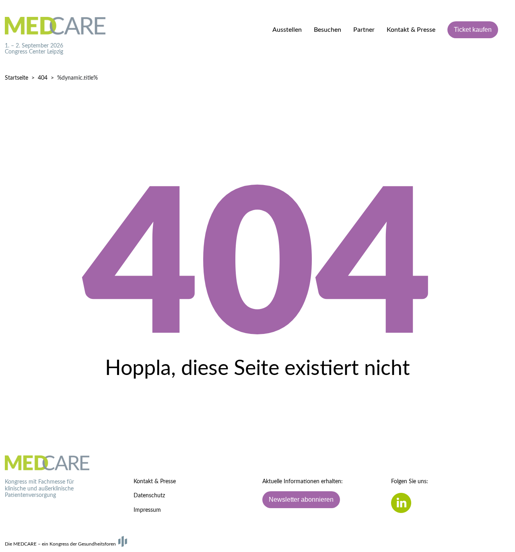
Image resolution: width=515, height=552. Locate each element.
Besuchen (327, 30)
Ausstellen (287, 30)
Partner (364, 30)
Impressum (147, 510)
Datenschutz (149, 495)
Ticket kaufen (473, 29)
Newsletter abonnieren (301, 499)
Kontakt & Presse (411, 30)
